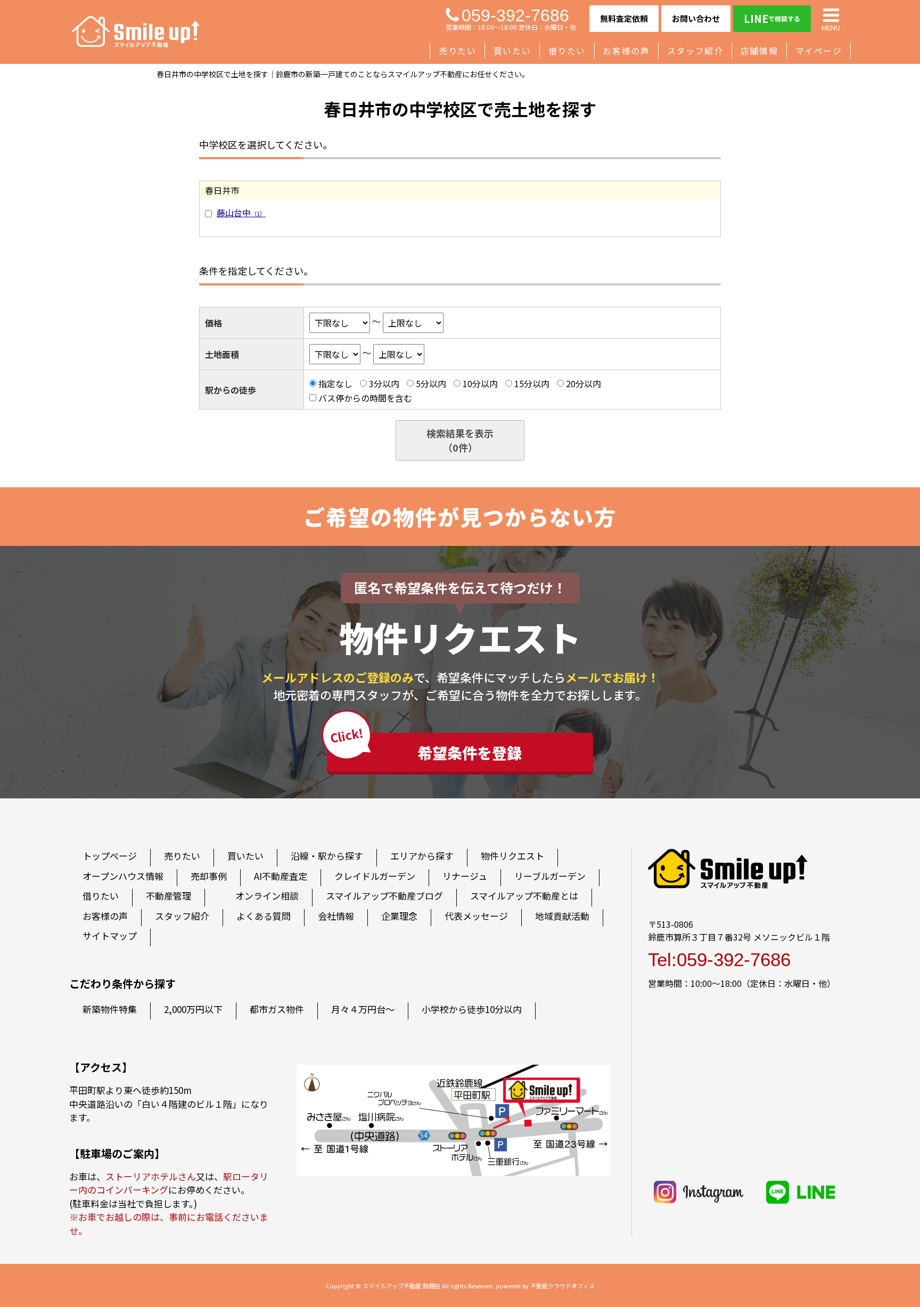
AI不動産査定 (280, 876)
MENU (831, 26)
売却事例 (209, 876)
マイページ (818, 50)
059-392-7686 (515, 15)
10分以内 (480, 383)
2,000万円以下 (193, 1009)
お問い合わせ (696, 18)
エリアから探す (422, 855)
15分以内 (531, 383)
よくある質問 (263, 915)
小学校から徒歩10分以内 (472, 1009)
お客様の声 (626, 50)
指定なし (335, 383)
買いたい (512, 50)
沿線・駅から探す (327, 855)
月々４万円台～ (363, 1009)
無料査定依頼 (624, 18)
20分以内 (583, 383)
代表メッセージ (476, 915)
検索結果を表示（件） (460, 440)
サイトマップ (110, 935)
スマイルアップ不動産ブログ (384, 895)
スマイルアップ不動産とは (524, 895)
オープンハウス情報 (123, 876)
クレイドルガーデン (374, 876)
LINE (772, 18)
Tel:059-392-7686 (719, 959)
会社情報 (336, 915)
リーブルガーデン (550, 876)
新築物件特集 (110, 1009)
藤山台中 (241, 212)
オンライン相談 (267, 895)
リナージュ (464, 876)
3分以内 (384, 383)
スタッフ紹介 (695, 50)
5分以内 (431, 383)
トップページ (110, 855)
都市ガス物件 (277, 1009)
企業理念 (399, 915)
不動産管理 (168, 895)
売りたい (457, 50)
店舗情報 (759, 50)
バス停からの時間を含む (365, 397)
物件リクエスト (512, 855)
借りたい (567, 50)
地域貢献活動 (562, 915)
